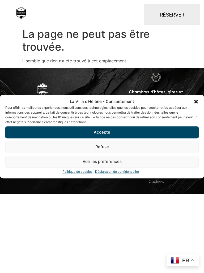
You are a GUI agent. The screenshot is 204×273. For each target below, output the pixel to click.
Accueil (43, 6)
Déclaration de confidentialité (117, 172)
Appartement (130, 6)
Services (45, 19)
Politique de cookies (77, 172)
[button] (196, 102)
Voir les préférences (102, 161)
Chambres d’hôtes (79, 6)
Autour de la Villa (112, 19)
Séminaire (74, 19)
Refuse (102, 146)
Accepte (102, 132)
